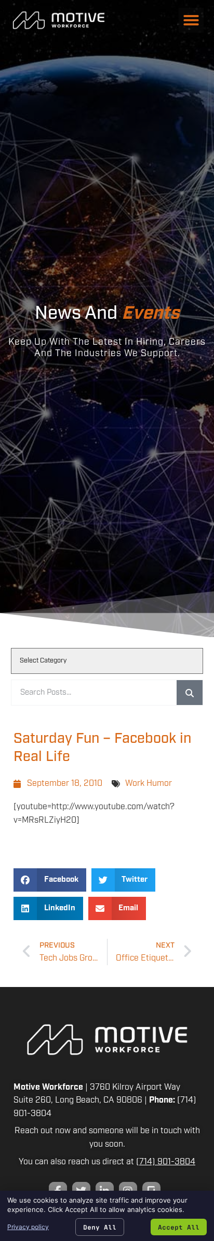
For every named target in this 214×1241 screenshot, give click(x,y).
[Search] (190, 692)
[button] (191, 20)
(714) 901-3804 (165, 1162)
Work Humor (148, 783)
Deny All (99, 1226)
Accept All (178, 1226)
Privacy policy (28, 1227)
